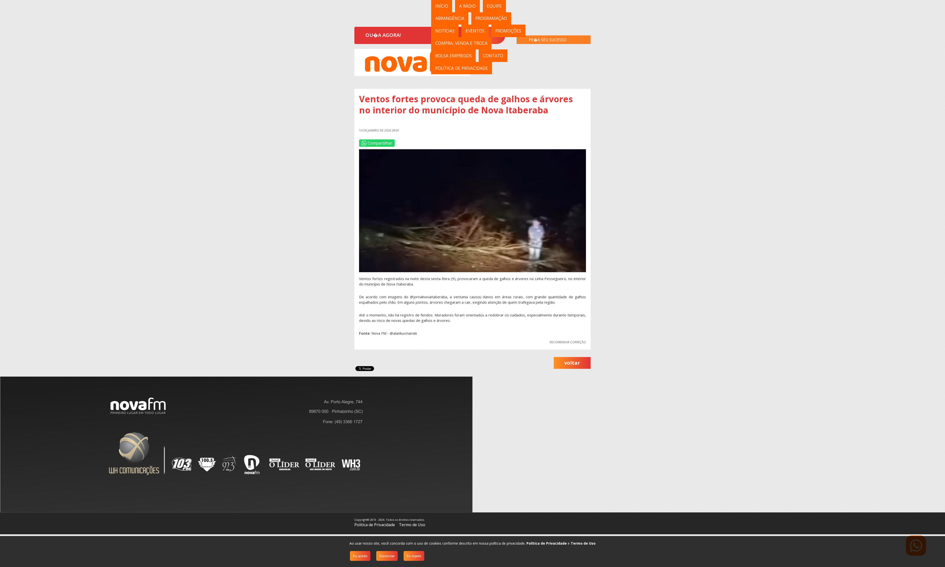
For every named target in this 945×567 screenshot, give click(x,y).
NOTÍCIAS (445, 31)
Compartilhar (380, 143)
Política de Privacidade (374, 524)
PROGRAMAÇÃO (491, 18)
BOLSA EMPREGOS (453, 56)
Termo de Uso (412, 524)
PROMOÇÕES (508, 31)
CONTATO (493, 56)
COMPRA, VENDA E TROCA (461, 43)
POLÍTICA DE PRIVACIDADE (461, 68)
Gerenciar (387, 556)
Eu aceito (360, 556)
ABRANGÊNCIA (449, 18)
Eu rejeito (414, 556)
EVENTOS (475, 31)
